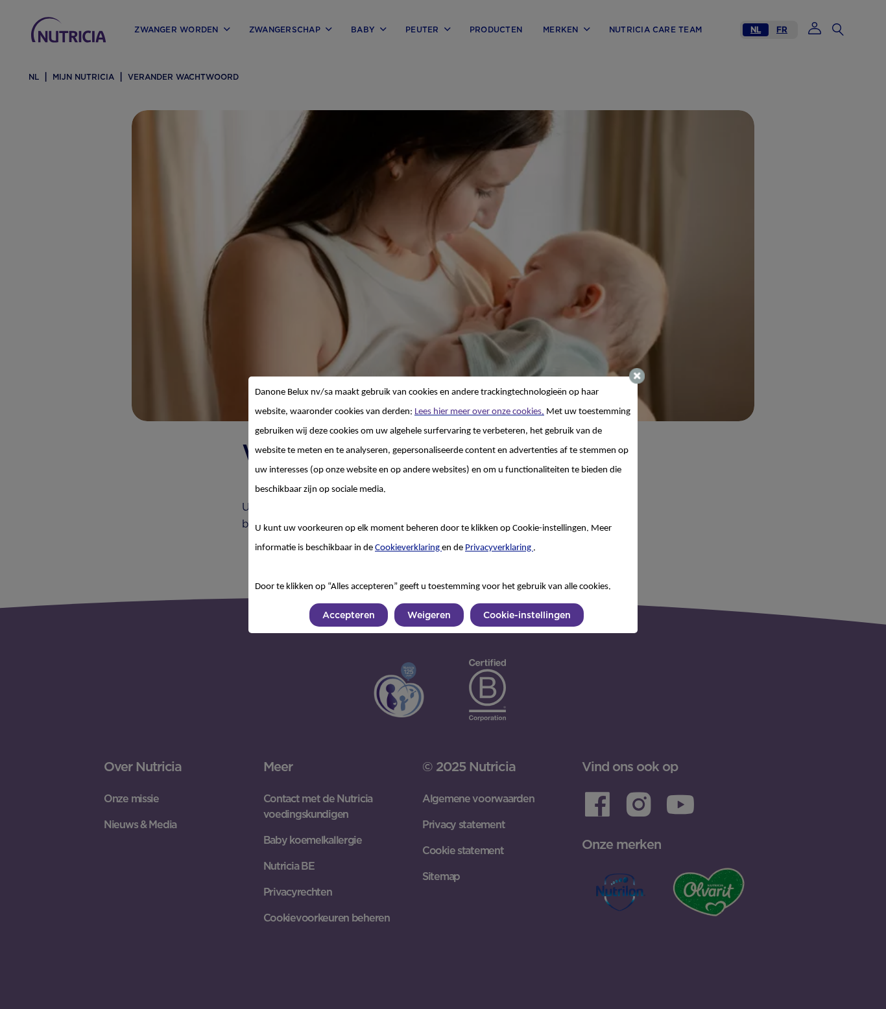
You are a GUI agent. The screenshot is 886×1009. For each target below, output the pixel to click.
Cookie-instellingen (527, 615)
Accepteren (348, 615)
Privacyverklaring (499, 548)
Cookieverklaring (408, 548)
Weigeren (429, 615)
